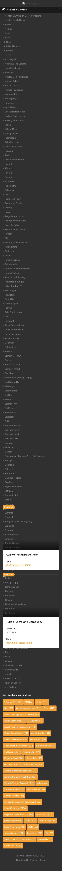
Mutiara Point (11, 85)
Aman (41, 702)
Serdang (9, 443)
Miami (7, 37)
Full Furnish (38, 739)
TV (49, 833)
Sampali (8, 360)
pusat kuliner (12, 820)
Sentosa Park (11, 438)
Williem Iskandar (12, 678)
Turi (6, 652)
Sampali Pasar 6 (12, 364)
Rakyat (8, 308)
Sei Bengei (10, 386)
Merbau (8, 29)
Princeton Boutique (14, 281)
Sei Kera (9, 399)
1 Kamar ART (12, 702)
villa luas (28, 839)
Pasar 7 (8, 177)
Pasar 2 (8, 168)
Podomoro (10, 251)
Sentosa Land (12, 434)
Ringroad (9, 321)
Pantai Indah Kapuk (14, 159)
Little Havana (13, 46)
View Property (31, 541)
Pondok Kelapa (12, 273)
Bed (8, 708)
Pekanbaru (10, 190)
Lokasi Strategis (15, 808)
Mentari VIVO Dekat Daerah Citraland (23, 16)
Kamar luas (34, 758)
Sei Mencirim (11, 404)
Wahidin (8, 674)
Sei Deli (8, 395)
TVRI (7, 656)
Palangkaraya (11, 133)
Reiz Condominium (14, 312)
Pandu (8, 155)
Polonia (8, 255)
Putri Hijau (10, 299)
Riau (7, 316)
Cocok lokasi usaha (28, 708)
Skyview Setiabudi (13, 486)
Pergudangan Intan (14, 216)
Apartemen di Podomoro (22, 554)
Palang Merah (11, 129)
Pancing (9, 151)
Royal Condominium (15, 325)
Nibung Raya (11, 98)
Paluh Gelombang (13, 146)
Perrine (9, 50)
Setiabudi (9, 447)
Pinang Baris (11, 247)
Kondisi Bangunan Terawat (20, 770)
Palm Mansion (12, 142)
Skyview (9, 482)
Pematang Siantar (14, 203)
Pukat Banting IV (13, 286)
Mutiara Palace (12, 81)
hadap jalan (32, 752)
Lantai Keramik (14, 789)
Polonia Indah (11, 264)
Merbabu (9, 24)
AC (29, 702)
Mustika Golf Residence (16, 77)
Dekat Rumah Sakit (16, 733)
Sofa (33, 827)
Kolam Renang (33, 764)
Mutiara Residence (14, 90)
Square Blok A (11, 495)
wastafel (44, 839)
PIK (6, 238)
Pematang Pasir (13, 199)
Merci (7, 33)
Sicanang (9, 465)
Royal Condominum (14, 329)
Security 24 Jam (14, 827)
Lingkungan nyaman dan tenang (22, 802)
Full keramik (12, 752)
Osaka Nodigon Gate (15, 111)
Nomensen (10, 103)
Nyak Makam (11, 107)
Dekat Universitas (15, 739)
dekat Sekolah (40, 733)
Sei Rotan (9, 417)
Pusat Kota (44, 814)
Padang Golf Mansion (15, 116)
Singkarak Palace (13, 478)
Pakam (8, 125)
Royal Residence (13, 334)
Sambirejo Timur (13, 356)
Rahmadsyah (11, 303)
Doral (8, 42)
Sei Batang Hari (12, 382)
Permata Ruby (12, 225)
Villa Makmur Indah (14, 665)
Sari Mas (9, 373)
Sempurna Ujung (13, 425)
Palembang (10, 138)
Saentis (8, 351)
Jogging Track (13, 758)
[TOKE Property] (31, 3)
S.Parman (9, 342)
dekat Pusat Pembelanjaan (20, 727)
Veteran (9, 661)
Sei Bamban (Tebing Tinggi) (18, 377)
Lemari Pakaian (14, 795)
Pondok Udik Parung (15, 277)
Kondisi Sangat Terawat (18, 783)
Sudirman (9, 504)
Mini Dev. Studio (38, 860)
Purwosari (10, 295)
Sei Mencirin (10, 408)
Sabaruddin (10, 347)
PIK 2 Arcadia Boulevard (16, 242)
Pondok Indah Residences (18, 268)
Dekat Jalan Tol (14, 720)
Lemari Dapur (36, 789)
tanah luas (34, 833)
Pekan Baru (10, 186)
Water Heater (13, 845)
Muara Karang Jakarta (15, 63)
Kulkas (42, 783)
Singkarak (9, 473)
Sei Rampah (10, 412)
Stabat (8, 499)
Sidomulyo (10, 469)
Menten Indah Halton (15, 20)
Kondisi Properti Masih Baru (20, 777)
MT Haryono (11, 59)
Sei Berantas (11, 390)
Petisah (8, 233)
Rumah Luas (47, 820)
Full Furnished (45, 745)
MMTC (8, 55)
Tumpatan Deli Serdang (16, 648)
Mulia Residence (12, 68)
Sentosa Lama (12, 430)
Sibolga (8, 460)
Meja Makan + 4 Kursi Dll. (18, 814)
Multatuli (9, 72)
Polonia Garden (12, 260)
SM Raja (9, 491)
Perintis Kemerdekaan (15, 220)
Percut (8, 212)
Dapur (49, 708)
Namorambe (11, 94)
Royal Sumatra (12, 338)
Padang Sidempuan (14, 120)
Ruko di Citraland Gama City (24, 622)
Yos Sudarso (11, 687)
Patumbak (10, 181)
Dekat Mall (35, 720)
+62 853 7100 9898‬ (17, 10)
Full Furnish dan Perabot (18, 745)
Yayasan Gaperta (13, 683)
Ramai (30, 820)
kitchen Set (12, 764)
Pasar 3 (8, 172)
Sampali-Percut (12, 369)
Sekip (7, 421)
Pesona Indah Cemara (16, 229)
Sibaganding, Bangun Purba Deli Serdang (25, 456)
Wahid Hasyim (12, 669)
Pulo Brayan (11, 290)
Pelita (7, 194)
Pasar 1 (8, 164)
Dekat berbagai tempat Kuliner (21, 714)
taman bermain (14, 833)
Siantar (8, 451)
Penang (8, 207)
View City (11, 839)
